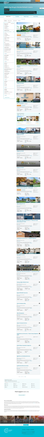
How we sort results (12, 23)
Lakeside (6, 86)
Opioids (6, 64)
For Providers (32, 429)
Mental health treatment (7, 50)
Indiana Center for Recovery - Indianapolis (25, 187)
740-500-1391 (19, 206)
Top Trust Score (10, 20)
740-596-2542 (19, 337)
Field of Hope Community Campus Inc (24, 345)
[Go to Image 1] (27, 47)
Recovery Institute (20, 103)
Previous (19, 376)
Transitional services (7, 52)
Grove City (7, 385)
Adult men (6, 56)
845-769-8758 (19, 315)
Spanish (6, 90)
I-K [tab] (11, 382)
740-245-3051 (19, 348)
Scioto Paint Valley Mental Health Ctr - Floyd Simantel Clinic (28, 271)
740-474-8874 (19, 224)
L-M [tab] (13, 382)
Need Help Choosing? (7, 97)
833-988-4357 (19, 137)
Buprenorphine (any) (7, 71)
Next (25, 376)
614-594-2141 (19, 368)
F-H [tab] (10, 382)
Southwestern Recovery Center (22, 365)
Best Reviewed (15, 20)
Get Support (28, 429)
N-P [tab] (14, 382)
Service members (7, 59)
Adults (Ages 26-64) (7, 44)
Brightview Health (20, 83)
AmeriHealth (6, 34)
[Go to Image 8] (30, 101)
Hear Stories (24, 429)
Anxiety (6, 76)
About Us (39, 2)
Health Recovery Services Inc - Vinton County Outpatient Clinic (27, 334)
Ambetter (6, 33)
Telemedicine (6, 28)
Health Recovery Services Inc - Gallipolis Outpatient (26, 238)
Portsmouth (15, 385)
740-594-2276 (19, 306)
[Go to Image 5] (29, 81)
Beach (6, 82)
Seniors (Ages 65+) (7, 43)
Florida (23, 114)
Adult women (6, 57)
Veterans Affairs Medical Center (23, 282)
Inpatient (6, 25)
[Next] (39, 27)
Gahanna (24, 385)
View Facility (23, 105)
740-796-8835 (19, 257)
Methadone (6, 70)
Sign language (6, 91)
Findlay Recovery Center (21, 32)
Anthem (6, 36)
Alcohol (6, 65)
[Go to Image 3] (28, 47)
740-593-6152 (19, 69)
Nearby (19, 20)
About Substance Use (34, 2)
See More (25, 56)
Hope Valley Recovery (21, 203)
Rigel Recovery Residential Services (23, 356)
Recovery (30, 2)
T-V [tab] (17, 382)
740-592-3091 (19, 295)
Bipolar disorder (7, 77)
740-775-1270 (19, 274)
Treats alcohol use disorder (8, 48)
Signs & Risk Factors (18, 2)
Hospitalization (6, 26)
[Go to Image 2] (27, 81)
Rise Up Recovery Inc (21, 254)
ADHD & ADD (6, 74)
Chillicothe (33, 385)
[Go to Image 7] (29, 101)
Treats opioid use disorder (8, 49)
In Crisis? (41, 8)
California (21, 114)
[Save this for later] (39, 23)
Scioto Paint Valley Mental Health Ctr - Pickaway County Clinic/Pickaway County (27, 221)
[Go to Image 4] (29, 47)
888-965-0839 (19, 105)
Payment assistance (7, 40)
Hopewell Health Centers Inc (22, 292)
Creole (6, 94)
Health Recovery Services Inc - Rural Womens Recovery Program (27, 66)
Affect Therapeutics (20, 313)
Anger (5, 75)
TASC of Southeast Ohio (21, 303)
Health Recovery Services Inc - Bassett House (25, 48)
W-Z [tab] (18, 382)
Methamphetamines (7, 67)
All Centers (5, 20)
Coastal (6, 84)
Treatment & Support (24, 2)
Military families (7, 60)
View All (6, 53)
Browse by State (21, 395)
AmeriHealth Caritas (7, 35)
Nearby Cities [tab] (6, 382)
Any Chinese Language (7, 93)
